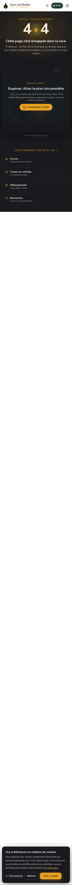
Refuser (31, 875)
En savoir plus (51, 867)
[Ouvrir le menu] (67, 5)
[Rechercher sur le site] (47, 6)
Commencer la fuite (38, 107)
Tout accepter (50, 875)
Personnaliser (16, 875)
